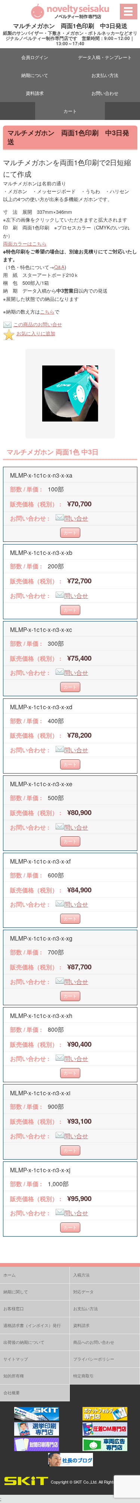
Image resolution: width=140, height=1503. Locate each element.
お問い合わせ (104, 93)
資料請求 (35, 93)
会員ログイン (34, 57)
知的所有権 (13, 1376)
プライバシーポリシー (93, 1359)
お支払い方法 (104, 75)
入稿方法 (81, 1275)
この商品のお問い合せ (37, 324)
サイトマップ (15, 1359)
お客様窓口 (13, 1308)
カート (70, 111)
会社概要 (11, 1392)
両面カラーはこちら (25, 243)
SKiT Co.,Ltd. (85, 1482)
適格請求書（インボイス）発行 (32, 1325)
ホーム (9, 1275)
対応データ (83, 1291)
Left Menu (128, 11)
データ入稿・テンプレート (105, 57)
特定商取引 (83, 1376)
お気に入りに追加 (35, 333)
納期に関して (15, 1291)
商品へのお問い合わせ (93, 1342)
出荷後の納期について (23, 1342)
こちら (47, 311)
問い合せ (76, 518)
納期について (34, 75)
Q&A (59, 267)
